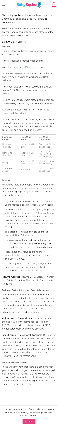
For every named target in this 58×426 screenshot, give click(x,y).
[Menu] (3, 4)
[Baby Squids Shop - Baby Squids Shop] (29, 4)
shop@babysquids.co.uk (33, 67)
